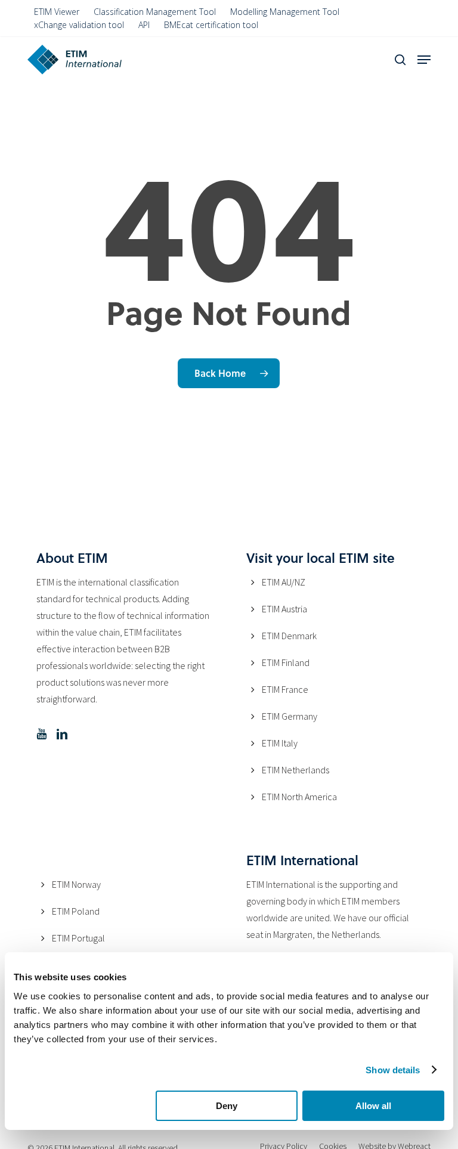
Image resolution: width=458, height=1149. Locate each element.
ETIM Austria (284, 609)
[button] (424, 60)
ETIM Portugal (78, 938)
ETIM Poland (76, 911)
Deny (226, 1106)
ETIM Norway (76, 884)
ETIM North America (299, 797)
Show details (393, 1070)
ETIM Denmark (289, 636)
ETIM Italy (280, 743)
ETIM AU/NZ (283, 582)
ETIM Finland (286, 662)
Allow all (373, 1106)
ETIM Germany (289, 716)
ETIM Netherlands (295, 770)
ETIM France (285, 689)
